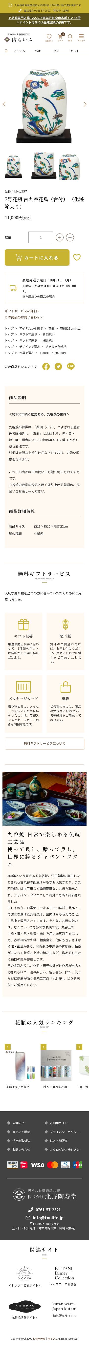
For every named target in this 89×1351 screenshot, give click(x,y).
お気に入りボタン (77, 257)
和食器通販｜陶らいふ (45, 1338)
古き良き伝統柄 (56, 346)
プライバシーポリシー (65, 1132)
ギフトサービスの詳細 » (22, 311)
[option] (44, 104)
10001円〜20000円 (53, 353)
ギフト (74, 51)
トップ (9, 328)
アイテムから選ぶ (31, 328)
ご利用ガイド (59, 1123)
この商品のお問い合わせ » (23, 317)
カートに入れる (41, 257)
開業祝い (49, 340)
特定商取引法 (21, 1140)
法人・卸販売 (59, 1140)
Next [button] (85, 104)
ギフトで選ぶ (28, 334)
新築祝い (49, 334)
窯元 (56, 51)
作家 (38, 51)
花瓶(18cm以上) (71, 328)
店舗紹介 (18, 1123)
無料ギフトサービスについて (45, 743)
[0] (60, 39)
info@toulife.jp (48, 1217)
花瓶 (51, 328)
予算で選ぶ (26, 353)
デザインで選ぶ (29, 346)
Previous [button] (4, 104)
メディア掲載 (21, 1132)
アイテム (19, 51)
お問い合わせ (21, 1149)
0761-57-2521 (42, 10)
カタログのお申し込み (65, 1149)
